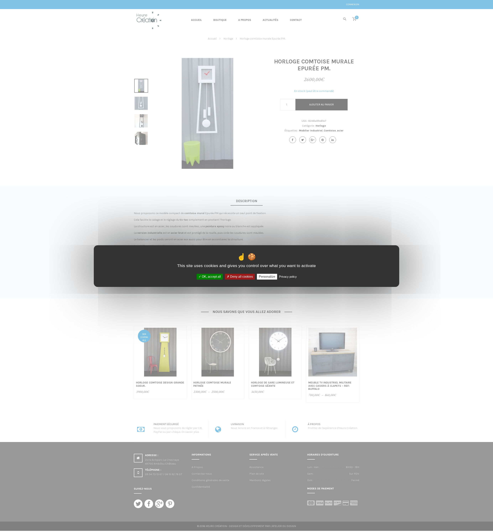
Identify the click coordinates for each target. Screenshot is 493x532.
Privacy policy (288, 276)
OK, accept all (211, 276)
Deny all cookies (241, 276)
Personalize (267, 276)
